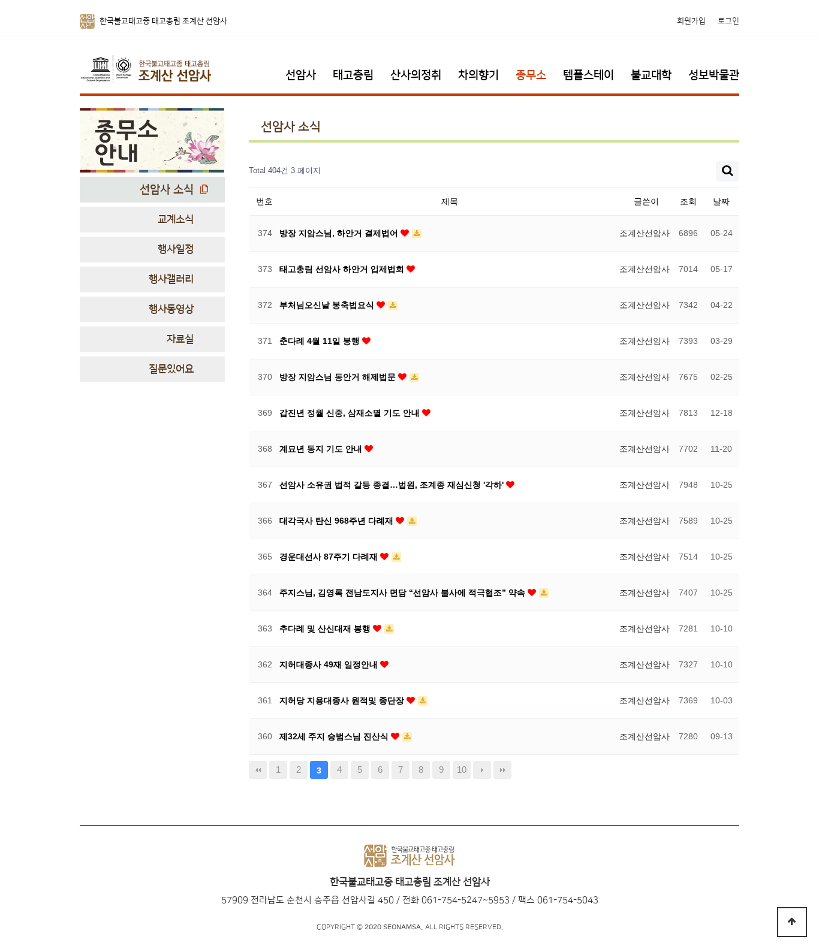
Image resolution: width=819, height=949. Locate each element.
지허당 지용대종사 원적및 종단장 (343, 700)
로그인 (728, 21)
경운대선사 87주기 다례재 (329, 556)
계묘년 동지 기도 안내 (322, 449)
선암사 (300, 75)
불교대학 (651, 75)
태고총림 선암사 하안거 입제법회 (343, 269)
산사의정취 (415, 75)
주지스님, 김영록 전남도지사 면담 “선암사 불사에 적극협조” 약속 (403, 592)
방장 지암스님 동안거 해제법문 (338, 377)
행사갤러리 (171, 279)
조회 (688, 201)
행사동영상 (171, 309)
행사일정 (176, 249)
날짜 (721, 201)
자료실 (180, 339)
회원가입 (691, 21)
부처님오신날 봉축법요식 (328, 305)
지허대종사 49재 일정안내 (329, 664)
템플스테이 (588, 75)
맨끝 (502, 770)
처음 (258, 770)
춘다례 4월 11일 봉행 (320, 341)
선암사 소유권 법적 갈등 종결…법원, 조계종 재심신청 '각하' (392, 484)
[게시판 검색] (727, 171)
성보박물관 (713, 75)
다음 (482, 770)
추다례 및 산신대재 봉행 (326, 628)
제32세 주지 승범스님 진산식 (335, 736)
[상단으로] (792, 922)
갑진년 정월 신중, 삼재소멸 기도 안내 (350, 413)
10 (461, 769)
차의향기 (478, 75)
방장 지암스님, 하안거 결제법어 (340, 233)
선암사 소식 (167, 189)
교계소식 (176, 219)
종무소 (531, 75)
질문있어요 (171, 369)
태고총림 (353, 75)
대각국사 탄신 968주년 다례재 (337, 520)
